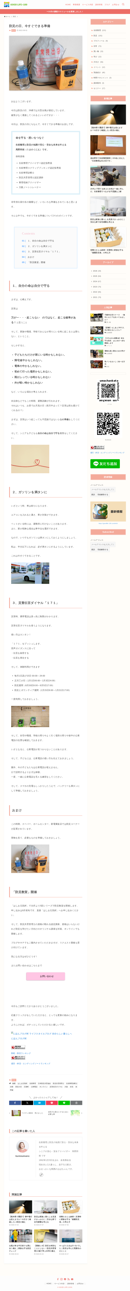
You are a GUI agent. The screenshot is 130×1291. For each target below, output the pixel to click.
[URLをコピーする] (76, 1103)
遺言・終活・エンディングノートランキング (30, 1063)
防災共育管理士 (58, 1083)
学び (97, 57)
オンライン (43, 1087)
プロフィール (101, 41)
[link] (41, 1175)
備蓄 (13, 1083)
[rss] (68, 1279)
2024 (97, 281)
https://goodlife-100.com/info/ (108, 523)
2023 (97, 287)
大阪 (66, 1087)
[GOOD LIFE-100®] (15, 4)
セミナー (99, 88)
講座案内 (99, 83)
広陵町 (26, 1087)
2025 (97, 276)
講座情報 (70, 1284)
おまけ (31, 257)
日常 (97, 46)
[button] (15, 1103)
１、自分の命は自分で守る (41, 241)
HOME (49, 1284)
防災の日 (18, 1087)
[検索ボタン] (123, 4)
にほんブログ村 (19, 1038)
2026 (97, 271)
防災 (13, 30)
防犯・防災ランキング (21, 1053)
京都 (11, 1087)
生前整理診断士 (71, 1083)
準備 (11, 1090)
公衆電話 (34, 1087)
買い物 (98, 51)
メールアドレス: (97, 485)
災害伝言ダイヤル (56, 1087)
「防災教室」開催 (36, 262)
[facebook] (57, 1279)
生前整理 (33, 1083)
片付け (98, 62)
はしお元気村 (22, 1083)
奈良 (71, 1087)
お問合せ (80, 1284)
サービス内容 (59, 1284)
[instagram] (61, 1279)
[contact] (72, 1279)
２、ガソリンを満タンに (40, 246)
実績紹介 (99, 72)
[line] (65, 1279)
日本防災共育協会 (44, 1083)
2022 (97, 292)
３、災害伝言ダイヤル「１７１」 (44, 251)
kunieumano (22, 1156)
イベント (99, 67)
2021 (97, 297)
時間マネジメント (102, 78)
